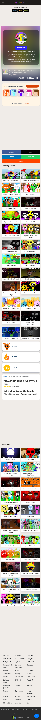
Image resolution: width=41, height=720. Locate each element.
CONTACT (5, 709)
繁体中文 (18, 680)
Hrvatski (18, 700)
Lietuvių (29, 700)
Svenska (30, 685)
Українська (19, 677)
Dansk (5, 696)
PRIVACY (35, 709)
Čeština (17, 685)
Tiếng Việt (30, 670)
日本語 (5, 670)
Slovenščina (7, 703)
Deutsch (30, 665)
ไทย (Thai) (7, 674)
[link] (6, 95)
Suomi (17, 696)
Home (5, 376)
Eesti (28, 703)
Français (30, 658)
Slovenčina (31, 696)
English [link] (6, 655)
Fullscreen (34, 78)
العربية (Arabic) (20, 658)
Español (30, 655)
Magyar (5, 691)
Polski (5, 677)
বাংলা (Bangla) (7, 662)
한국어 (17, 674)
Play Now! (21, 48)
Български (19, 691)
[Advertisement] (20, 128)
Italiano (29, 674)
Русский (18, 662)
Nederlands (31, 677)
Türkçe (17, 670)
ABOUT (25, 709)
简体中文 (18, 655)
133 (22, 78)
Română (30, 680)
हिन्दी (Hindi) (7, 658)
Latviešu (18, 703)
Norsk (5, 700)
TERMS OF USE (15, 711)
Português (30, 662)
